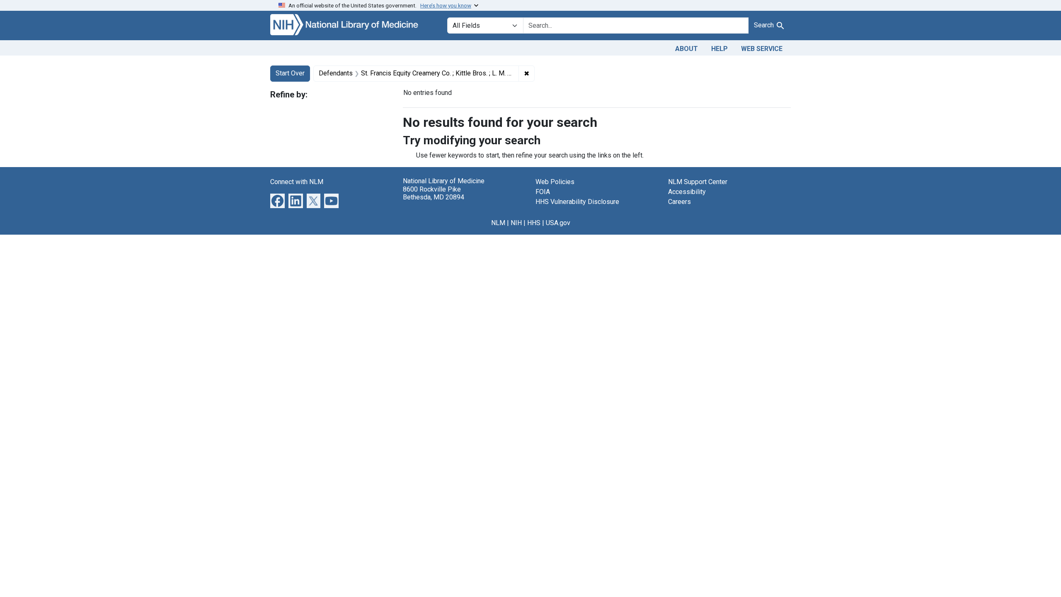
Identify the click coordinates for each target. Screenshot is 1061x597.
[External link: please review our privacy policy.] (277, 200)
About (686, 49)
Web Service (761, 49)
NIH (516, 223)
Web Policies (554, 182)
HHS (533, 223)
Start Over (290, 73)
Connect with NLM (296, 182)
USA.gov (558, 223)
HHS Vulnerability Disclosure (577, 202)
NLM (498, 223)
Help (719, 49)
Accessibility (687, 192)
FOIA (542, 192)
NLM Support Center (697, 182)
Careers (679, 202)
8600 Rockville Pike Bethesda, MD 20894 (433, 193)
